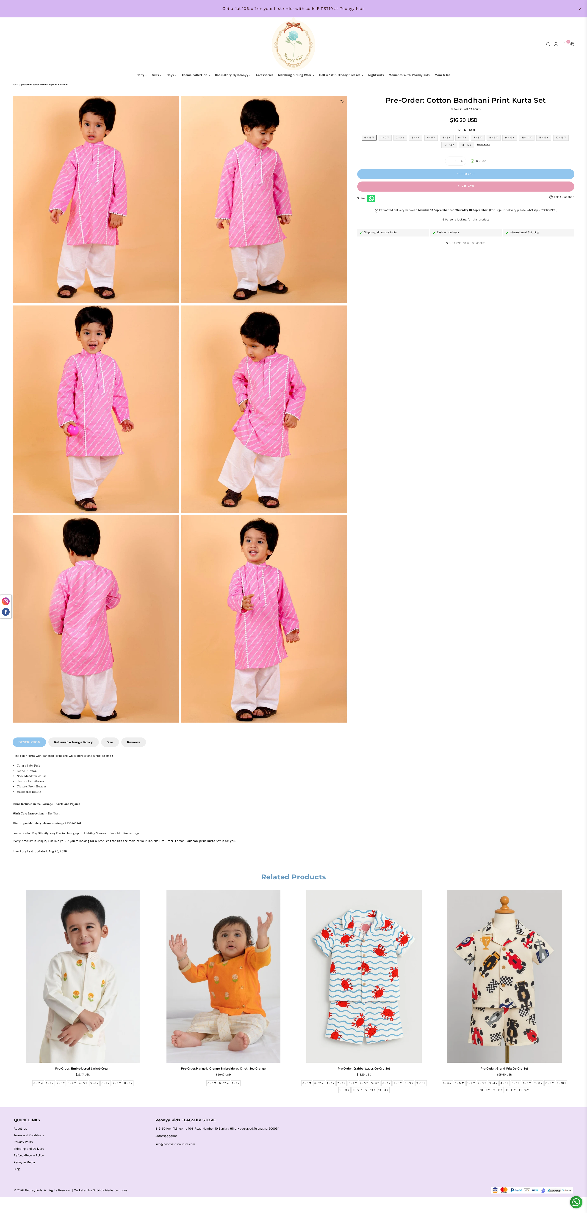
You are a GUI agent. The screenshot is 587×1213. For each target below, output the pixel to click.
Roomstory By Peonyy (232, 75)
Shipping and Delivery (29, 1149)
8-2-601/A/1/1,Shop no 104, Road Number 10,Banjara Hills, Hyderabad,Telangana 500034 (217, 1128)
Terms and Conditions (29, 1135)
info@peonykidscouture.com (175, 1144)
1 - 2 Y (385, 138)
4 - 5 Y (431, 138)
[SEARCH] (548, 44)
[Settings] (571, 44)
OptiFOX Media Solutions (110, 1190)
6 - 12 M (369, 138)
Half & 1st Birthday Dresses (340, 75)
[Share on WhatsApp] (371, 198)
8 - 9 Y (493, 138)
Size (110, 742)
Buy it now (466, 186)
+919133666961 (166, 1136)
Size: (466, 130)
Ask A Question (563, 197)
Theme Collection (195, 75)
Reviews (134, 742)
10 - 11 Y (527, 138)
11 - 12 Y (543, 138)
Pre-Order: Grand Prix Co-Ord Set (504, 1068)
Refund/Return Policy (29, 1155)
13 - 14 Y (449, 145)
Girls (156, 75)
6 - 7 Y (462, 138)
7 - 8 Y (478, 138)
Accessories (264, 75)
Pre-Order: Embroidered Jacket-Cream (82, 1068)
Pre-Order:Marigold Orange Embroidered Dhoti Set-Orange (223, 1068)
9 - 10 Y (510, 138)
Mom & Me (442, 75)
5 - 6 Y (447, 138)
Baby (141, 75)
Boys (171, 75)
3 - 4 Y (416, 138)
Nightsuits (376, 75)
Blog (17, 1169)
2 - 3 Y (400, 138)
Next (577, 993)
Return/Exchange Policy (73, 742)
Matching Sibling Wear (295, 75)
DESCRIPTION (29, 742)
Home (15, 84)
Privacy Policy (23, 1142)
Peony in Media (24, 1162)
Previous (10, 993)
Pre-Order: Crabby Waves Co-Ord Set (364, 1068)
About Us (20, 1128)
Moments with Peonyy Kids (409, 75)
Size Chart (483, 144)
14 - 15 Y (466, 145)
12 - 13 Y (561, 138)
